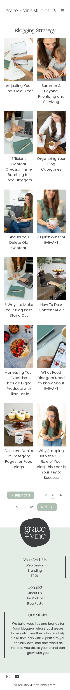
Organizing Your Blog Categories (51, 164)
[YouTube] (17, 676)
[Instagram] (8, 676)
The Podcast (35, 598)
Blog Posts (35, 603)
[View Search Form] (54, 10)
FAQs (35, 576)
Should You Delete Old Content (19, 242)
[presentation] (18, 59)
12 (31, 507)
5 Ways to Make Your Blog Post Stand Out (18, 310)
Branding (35, 570)
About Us (35, 593)
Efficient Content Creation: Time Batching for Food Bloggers (19, 169)
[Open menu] (62, 10)
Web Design (35, 565)
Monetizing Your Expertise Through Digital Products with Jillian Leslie (18, 383)
